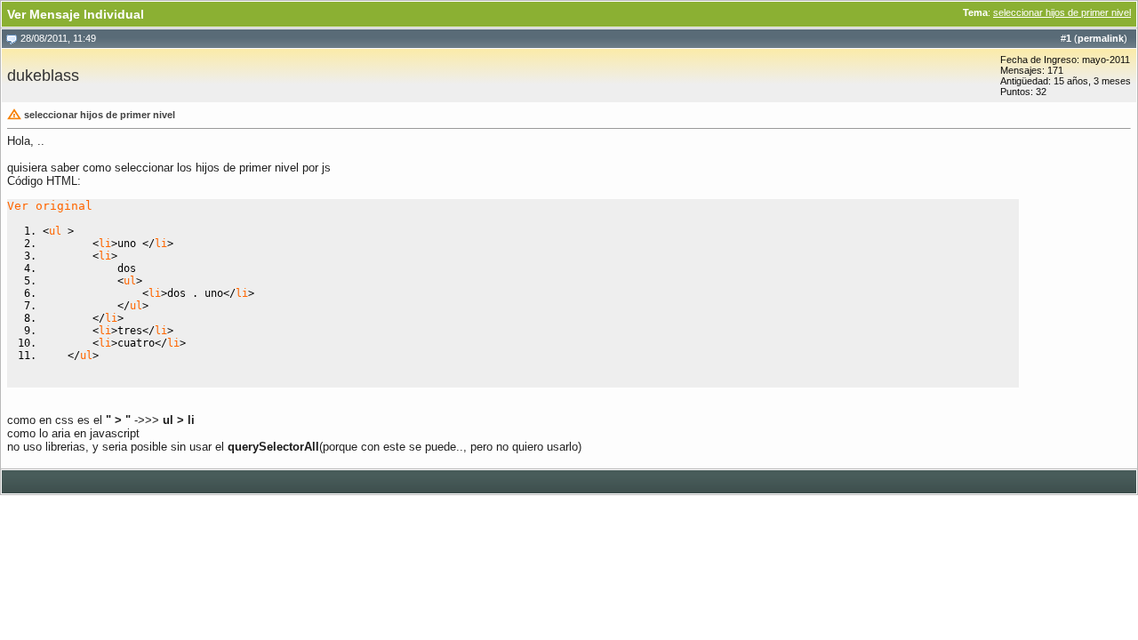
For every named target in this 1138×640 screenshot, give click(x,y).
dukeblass (43, 75)
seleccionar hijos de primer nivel (1062, 12)
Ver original (49, 205)
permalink (1101, 38)
